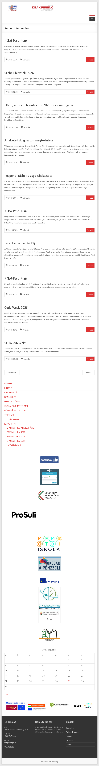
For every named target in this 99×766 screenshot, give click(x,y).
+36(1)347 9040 (10, 736)
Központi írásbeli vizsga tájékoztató (28, 175)
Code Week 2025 (16, 307)
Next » (88, 372)
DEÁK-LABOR (10, 397)
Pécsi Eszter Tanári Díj (19, 243)
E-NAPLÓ (8, 388)
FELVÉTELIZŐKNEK (12, 401)
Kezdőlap (44, 761)
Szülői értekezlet (15, 343)
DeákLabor (70, 728)
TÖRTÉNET (9, 415)
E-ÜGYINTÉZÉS (11, 392)
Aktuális (26, 60)
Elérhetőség (53, 761)
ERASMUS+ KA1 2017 (16, 441)
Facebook (69, 740)
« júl (6, 694)
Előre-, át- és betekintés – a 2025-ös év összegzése (39, 105)
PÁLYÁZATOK (10, 424)
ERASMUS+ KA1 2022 (16, 432)
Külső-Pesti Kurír (15, 40)
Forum (68, 744)
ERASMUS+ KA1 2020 (16, 436)
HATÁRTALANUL (14, 445)
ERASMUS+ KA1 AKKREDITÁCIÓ (20, 428)
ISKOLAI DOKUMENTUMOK (16, 406)
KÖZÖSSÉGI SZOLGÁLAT (15, 410)
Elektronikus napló (73, 732)
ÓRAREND (8, 383)
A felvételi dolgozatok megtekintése (28, 140)
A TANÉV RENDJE (11, 419)
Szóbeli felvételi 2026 (19, 72)
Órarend (69, 736)
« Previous (12, 372)
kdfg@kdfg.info (10, 742)
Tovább (90, 60)
